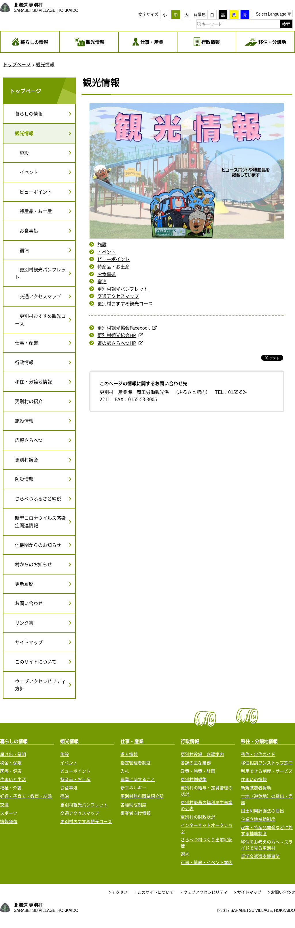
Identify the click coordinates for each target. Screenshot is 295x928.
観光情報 (45, 64)
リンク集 (24, 622)
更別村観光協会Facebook (123, 327)
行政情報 (24, 362)
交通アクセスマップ (118, 295)
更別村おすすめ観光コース (125, 303)
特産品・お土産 (113, 266)
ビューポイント (113, 259)
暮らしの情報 (29, 113)
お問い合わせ (29, 603)
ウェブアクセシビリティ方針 (40, 685)
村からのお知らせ (33, 564)
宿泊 (102, 281)
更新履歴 (24, 583)
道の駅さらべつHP (116, 342)
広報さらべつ (29, 439)
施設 (102, 244)
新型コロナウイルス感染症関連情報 (40, 521)
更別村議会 (26, 459)
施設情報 (24, 420)
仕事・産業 (26, 342)
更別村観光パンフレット (122, 288)
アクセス (120, 892)
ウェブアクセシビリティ (205, 892)
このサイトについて (35, 661)
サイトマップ (29, 642)
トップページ (17, 64)
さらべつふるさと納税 (38, 498)
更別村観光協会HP (116, 335)
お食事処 (106, 274)
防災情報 (24, 478)
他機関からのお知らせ (38, 544)
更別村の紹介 (29, 401)
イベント (106, 251)
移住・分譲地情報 (33, 381)
